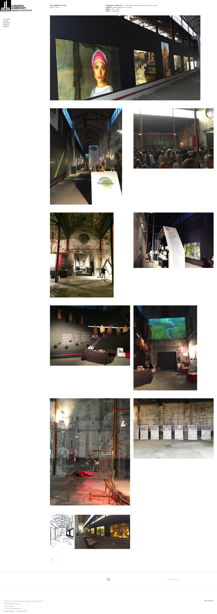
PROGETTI (6, 24)
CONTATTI (6, 26)
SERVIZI (5, 21)
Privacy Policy (22, 611)
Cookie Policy (9, 611)
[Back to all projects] (108, 579)
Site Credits (209, 601)
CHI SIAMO (6, 19)
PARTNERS (6, 23)
